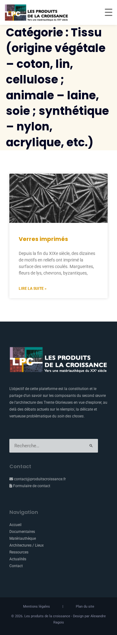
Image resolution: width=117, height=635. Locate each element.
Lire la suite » (32, 288)
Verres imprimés (43, 239)
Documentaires (22, 531)
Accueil (15, 525)
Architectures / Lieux (26, 545)
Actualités (17, 559)
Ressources (18, 552)
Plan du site (85, 606)
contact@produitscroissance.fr (39, 479)
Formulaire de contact (31, 486)
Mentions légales (36, 606)
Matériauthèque (22, 538)
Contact (16, 566)
